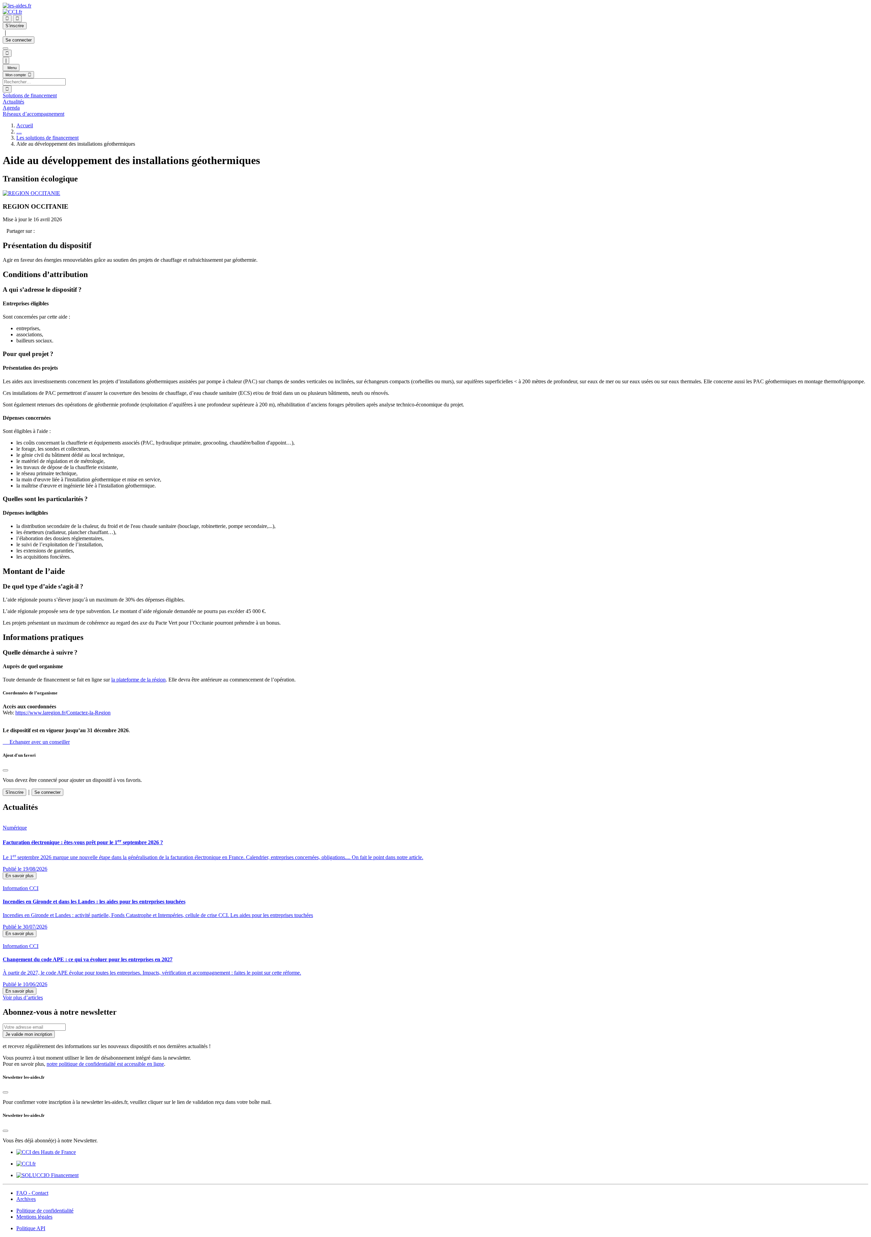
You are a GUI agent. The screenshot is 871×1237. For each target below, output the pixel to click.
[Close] (5, 770)
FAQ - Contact (32, 1193)
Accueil (24, 125)
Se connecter (18, 40)
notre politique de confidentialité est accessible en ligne (105, 1064)
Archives (26, 1199)
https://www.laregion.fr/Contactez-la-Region (63, 713)
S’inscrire (14, 25)
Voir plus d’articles (23, 997)
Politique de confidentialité (44, 1211)
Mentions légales (34, 1217)
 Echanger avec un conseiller (36, 742)
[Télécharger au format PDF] (4, 231)
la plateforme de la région (138, 679)
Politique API (30, 1228)
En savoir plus (19, 875)
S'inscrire (14, 792)
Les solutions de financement (47, 138)
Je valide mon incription (28, 1034)
